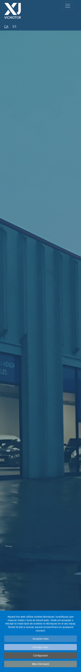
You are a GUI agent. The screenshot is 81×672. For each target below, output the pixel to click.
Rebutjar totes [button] (40, 647)
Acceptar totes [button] (41, 638)
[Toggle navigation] (68, 6)
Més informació (40, 664)
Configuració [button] (40, 655)
